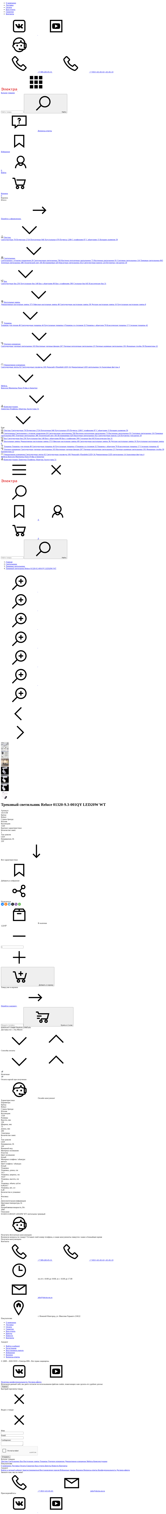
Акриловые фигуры (111, 367)
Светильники (11, 564)
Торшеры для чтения (11, 325)
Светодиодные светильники (47, 260)
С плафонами (79, 240)
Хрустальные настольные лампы (131, 304)
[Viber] (16, 904)
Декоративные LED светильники (86, 367)
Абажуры (22, 409)
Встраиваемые (51, 263)
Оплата (9, 7)
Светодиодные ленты (11, 367)
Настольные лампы (31, 1461)
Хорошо (5, 1386)
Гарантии (10, 12)
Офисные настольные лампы (46, 304)
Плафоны (14, 409)
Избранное (10, 1353)
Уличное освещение (56, 1461)
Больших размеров (109, 240)
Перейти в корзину (9, 1006)
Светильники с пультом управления (17, 260)
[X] (12, 904)
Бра (21, 1461)
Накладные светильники (71, 263)
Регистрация (11, 1348)
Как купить (10, 9)
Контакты (10, 14)
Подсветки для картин (116, 263)
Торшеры (44, 1461)
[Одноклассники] (5, 904)
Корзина (9, 1355)
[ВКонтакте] (2, 904)
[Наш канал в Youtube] (56, 35)
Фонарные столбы (136, 346)
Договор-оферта (34, 1382)
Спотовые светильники (128, 260)
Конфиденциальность (107, 1470)
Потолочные (37, 240)
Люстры (4, 1461)
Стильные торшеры (138, 325)
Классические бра (97, 284)
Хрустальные (52, 240)
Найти (63, 112)
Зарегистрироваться (30, 1470)
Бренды (9, 1333)
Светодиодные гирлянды (34, 367)
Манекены (13, 388)
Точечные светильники (12, 263)
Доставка (9, 5)
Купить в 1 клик (66, 1025)
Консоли (5, 388)
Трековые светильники (151, 260)
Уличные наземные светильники (111, 346)
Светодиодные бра (10, 284)
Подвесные (23, 240)
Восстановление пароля (49, 1470)
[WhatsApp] (19, 904)
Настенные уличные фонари (49, 346)
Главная (9, 562)
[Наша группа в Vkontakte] (19, 35)
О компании (11, 3)
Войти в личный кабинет (11, 1470)
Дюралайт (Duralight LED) (59, 367)
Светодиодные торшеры (32, 325)
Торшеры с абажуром (96, 325)
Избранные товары (68, 1470)
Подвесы (66, 240)
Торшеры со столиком (75, 325)
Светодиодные (8, 240)
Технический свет (33, 263)
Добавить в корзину (45, 985)
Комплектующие (100, 1461)
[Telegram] (9, 904)
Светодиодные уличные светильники (18, 346)
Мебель (90, 1461)
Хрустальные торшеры (54, 325)
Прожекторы (151, 346)
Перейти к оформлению (11, 219)
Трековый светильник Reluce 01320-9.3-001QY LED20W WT (31, 568)
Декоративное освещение (76, 1461)
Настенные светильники (105, 260)
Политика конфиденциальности (14, 1382)
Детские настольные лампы (104, 304)
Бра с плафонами (64, 284)
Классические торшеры (118, 325)
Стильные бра (81, 284)
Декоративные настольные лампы (17, 304)
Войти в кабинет (13, 1346)
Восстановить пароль (15, 1350)
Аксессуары (33, 409)
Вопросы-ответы (13, 1357)
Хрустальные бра (29, 284)
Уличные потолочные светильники (79, 346)
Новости (9, 1336)
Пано (20, 388)
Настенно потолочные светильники (77, 260)
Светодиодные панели (94, 263)
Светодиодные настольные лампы (75, 304)
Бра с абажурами (47, 284)
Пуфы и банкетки (30, 388)
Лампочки (5, 409)
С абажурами (93, 240)
